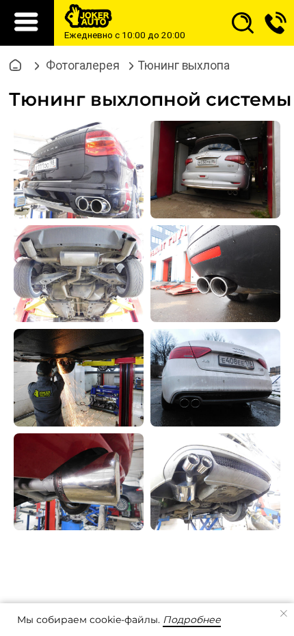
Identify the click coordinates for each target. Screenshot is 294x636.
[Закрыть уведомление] (284, 613)
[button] (275, 22)
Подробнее (192, 619)
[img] (243, 23)
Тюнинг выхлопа (184, 65)
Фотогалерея (83, 65)
